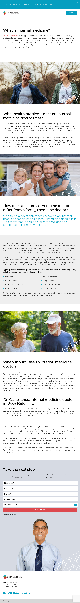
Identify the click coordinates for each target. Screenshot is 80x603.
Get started (40, 510)
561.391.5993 (27, 4)
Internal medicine (10, 36)
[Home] (12, 577)
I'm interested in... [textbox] (11, 505)
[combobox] (40, 505)
